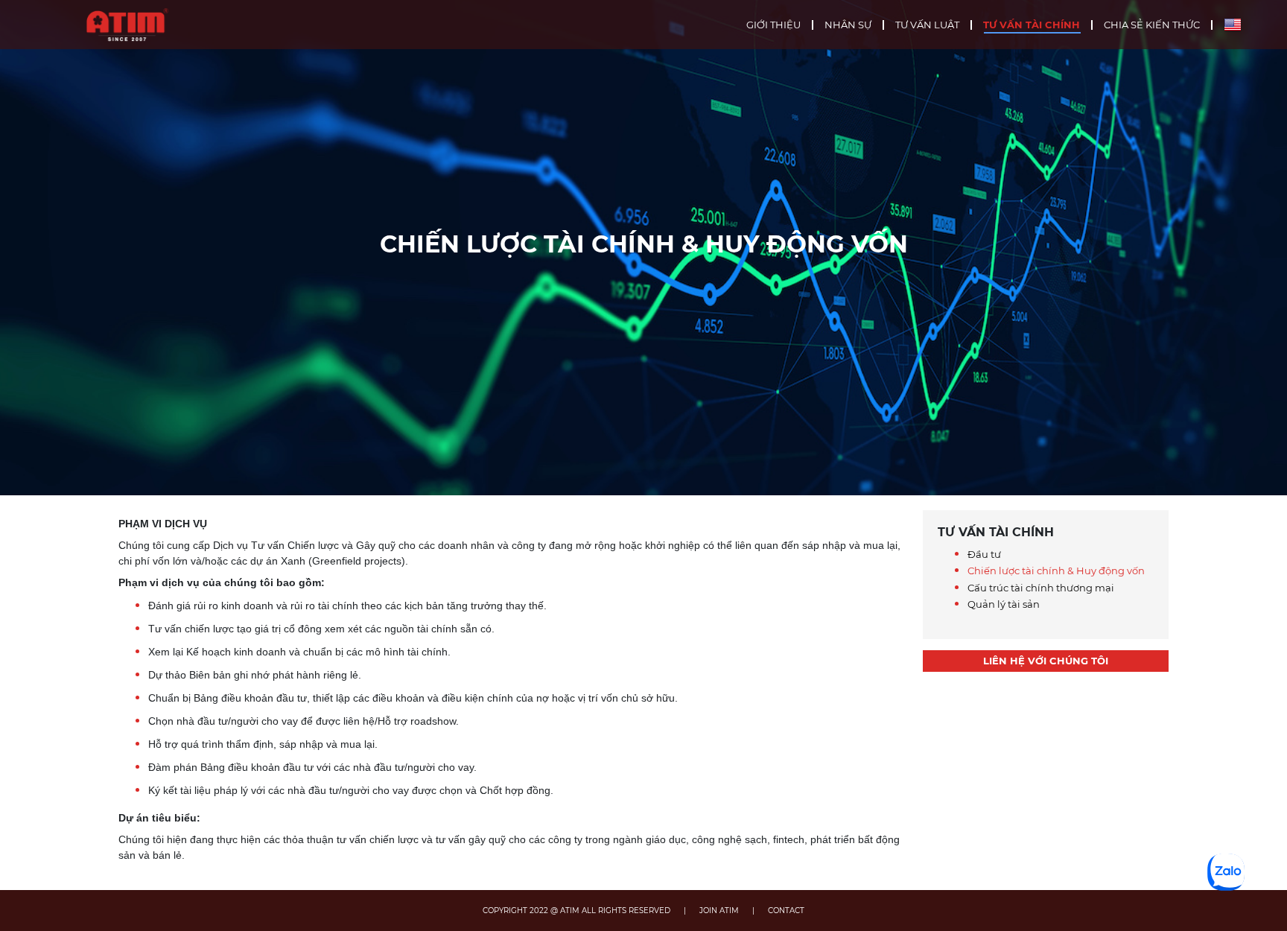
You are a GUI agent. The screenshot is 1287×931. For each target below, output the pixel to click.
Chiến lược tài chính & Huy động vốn (1056, 570)
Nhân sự (847, 25)
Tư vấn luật (927, 25)
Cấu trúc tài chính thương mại (1040, 588)
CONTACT (786, 910)
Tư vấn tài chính (1031, 25)
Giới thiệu (773, 25)
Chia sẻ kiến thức (1152, 25)
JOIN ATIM (719, 910)
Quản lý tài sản (1003, 604)
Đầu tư (984, 554)
